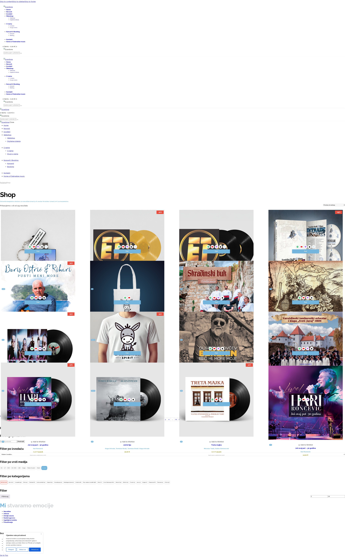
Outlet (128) (78, 482)
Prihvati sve (34, 549)
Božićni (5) (125, 482)
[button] (38, 441)
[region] (23, 542)
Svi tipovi (44, 468)
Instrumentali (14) (41, 482)
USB (19, 468)
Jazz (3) (138, 482)
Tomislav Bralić (121, 448)
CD (1, 468)
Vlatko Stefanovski (222, 448)
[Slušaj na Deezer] (38, 247)
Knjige (23, 468)
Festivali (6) (32, 482)
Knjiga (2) (144, 482)
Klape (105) (49, 482)
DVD (8, 468)
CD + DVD (14, 468)
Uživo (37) (167, 482)
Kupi (38, 251)
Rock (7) (100, 482)
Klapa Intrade (110, 448)
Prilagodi (11, 549)
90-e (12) (11, 482)
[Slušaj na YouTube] (34, 247)
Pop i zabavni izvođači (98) (89, 482)
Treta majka (216, 445)
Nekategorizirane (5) (69, 482)
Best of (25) (118, 482)
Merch (38, 468)
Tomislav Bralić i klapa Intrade (138, 448)
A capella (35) (18, 482)
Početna (3, 183)
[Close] (41, 534)
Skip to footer (30, 2)
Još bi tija (127, 445)
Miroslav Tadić (209, 448)
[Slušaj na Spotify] (30, 247)
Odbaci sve (22, 549)
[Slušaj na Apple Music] (42, 247)
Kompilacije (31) (58, 482)
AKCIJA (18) (4, 482)
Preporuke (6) (152, 482)
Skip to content (6, 2)
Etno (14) (25, 482)
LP (4, 468)
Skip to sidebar (18, 2)
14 (176, 419)
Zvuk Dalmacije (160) (109, 482)
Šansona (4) (160, 482)
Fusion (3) (132, 482)
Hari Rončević (38, 448)
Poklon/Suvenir (31, 468)
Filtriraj (5, 496)
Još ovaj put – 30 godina (38, 445)
